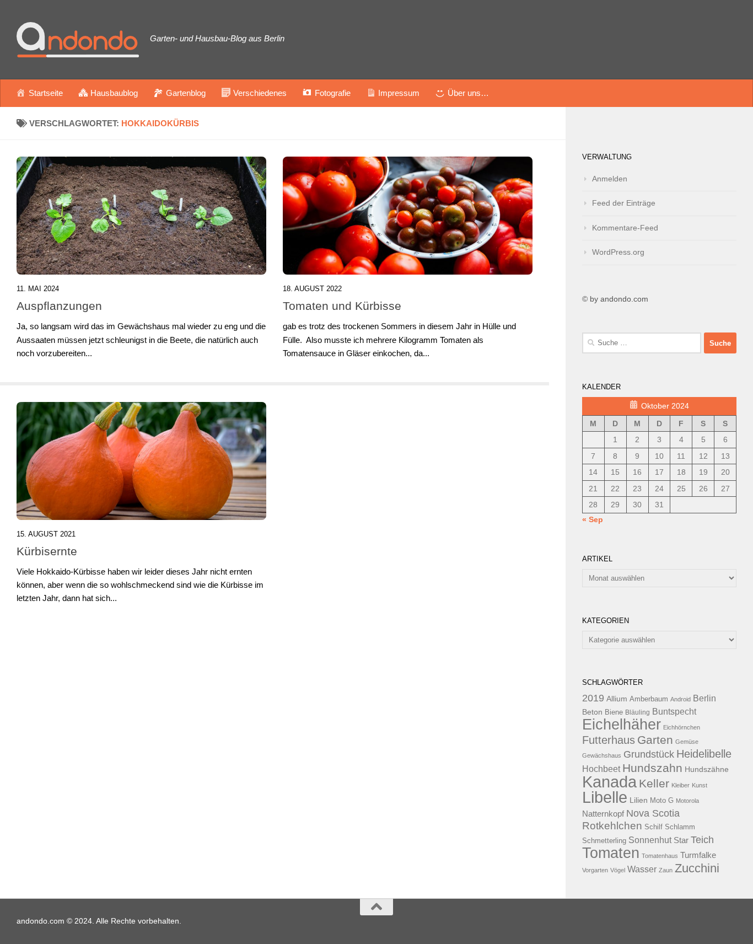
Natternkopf (603, 813)
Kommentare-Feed (625, 227)
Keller (654, 783)
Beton (592, 711)
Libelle (604, 797)
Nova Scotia (653, 813)
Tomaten (610, 853)
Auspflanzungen (59, 305)
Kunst (699, 785)
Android (680, 699)
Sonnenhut (649, 840)
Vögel (617, 870)
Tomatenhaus (660, 855)
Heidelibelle (704, 754)
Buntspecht (674, 711)
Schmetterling (604, 841)
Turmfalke (698, 855)
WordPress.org (618, 252)
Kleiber (680, 785)
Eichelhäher (621, 724)
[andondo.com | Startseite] (78, 39)
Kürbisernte (47, 551)
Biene (614, 712)
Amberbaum (649, 699)
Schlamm (680, 827)
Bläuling (637, 712)
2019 (593, 698)
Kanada (609, 782)
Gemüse (686, 741)
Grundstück (648, 754)
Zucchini (697, 868)
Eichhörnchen (681, 727)
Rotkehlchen (612, 826)
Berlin (704, 698)
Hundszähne (707, 769)
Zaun (666, 870)
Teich (702, 839)
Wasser (642, 869)
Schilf (653, 827)
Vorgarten (595, 870)
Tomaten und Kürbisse (342, 305)
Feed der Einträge (623, 203)
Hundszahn (652, 768)
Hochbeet (601, 769)
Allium (616, 698)
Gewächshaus (601, 755)
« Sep (592, 519)
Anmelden (609, 178)
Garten (655, 739)
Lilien (639, 800)
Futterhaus (608, 740)
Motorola (687, 800)
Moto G (662, 800)
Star (681, 840)
